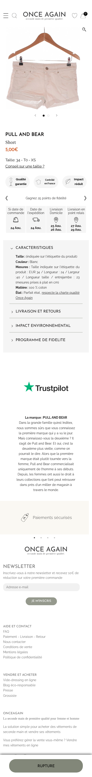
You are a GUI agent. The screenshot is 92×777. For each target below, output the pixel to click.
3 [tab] (48, 538)
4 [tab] (54, 538)
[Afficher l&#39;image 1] (44, 116)
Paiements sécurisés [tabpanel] (52, 517)
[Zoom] (84, 29)
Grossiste (10, 695)
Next (85, 198)
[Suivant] (56, 115)
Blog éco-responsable (19, 685)
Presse (8, 690)
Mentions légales (15, 652)
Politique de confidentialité (22, 657)
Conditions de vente (17, 647)
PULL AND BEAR (55, 417)
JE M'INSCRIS (41, 601)
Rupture (46, 766)
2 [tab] (41, 538)
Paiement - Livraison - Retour (24, 636)
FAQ (6, 631)
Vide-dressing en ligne (19, 680)
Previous (7, 198)
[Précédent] (35, 115)
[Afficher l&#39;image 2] (48, 116)
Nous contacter (14, 642)
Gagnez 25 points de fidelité (46, 198)
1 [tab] (34, 538)
